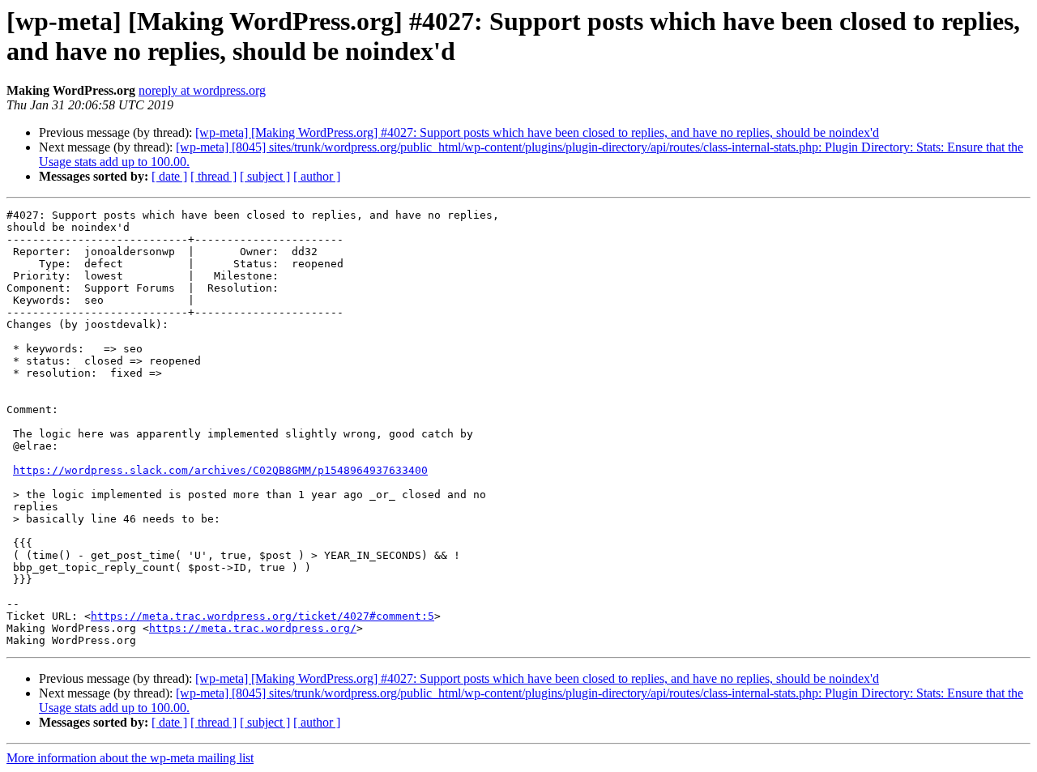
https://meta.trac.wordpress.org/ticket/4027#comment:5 (262, 616)
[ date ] (169, 176)
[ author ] (316, 176)
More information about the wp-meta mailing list (130, 758)
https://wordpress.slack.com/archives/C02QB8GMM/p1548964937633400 (220, 470)
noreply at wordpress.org (202, 90)
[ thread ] (213, 176)
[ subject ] (265, 176)
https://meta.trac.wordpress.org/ (252, 628)
